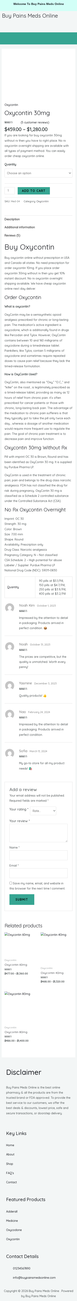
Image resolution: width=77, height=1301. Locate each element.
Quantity (10, 164)
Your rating (18, 809)
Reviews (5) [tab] (12, 235)
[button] (38, 38)
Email (14, 865)
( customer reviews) (35, 122)
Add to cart (34, 191)
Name (14, 847)
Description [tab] (12, 219)
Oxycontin (11, 105)
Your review (19, 821)
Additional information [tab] (20, 227)
